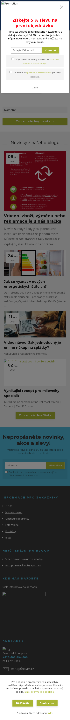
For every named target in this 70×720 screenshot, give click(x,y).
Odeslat (50, 50)
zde (50, 713)
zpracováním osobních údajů (39, 72)
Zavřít (35, 87)
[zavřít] (62, 7)
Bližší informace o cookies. (39, 691)
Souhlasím (47, 703)
